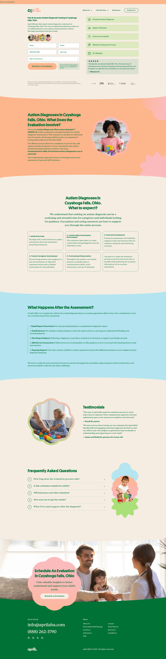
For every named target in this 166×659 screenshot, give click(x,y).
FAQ (84, 636)
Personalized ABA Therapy (92, 627)
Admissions (87, 633)
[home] (34, 10)
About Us (86, 624)
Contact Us (131, 10)
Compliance (112, 633)
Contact (111, 624)
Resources (116, 10)
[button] (87, 10)
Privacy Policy (73, 65)
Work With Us (113, 627)
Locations (86, 630)
